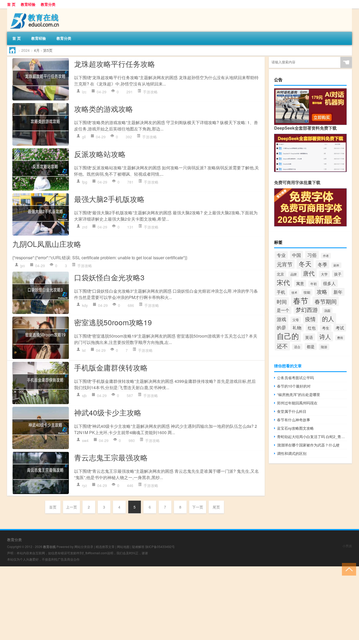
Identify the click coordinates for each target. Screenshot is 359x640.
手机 (281, 292)
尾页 (216, 507)
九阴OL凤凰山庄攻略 (46, 243)
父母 (296, 319)
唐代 (309, 273)
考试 (340, 327)
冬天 (305, 263)
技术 (294, 292)
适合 (297, 346)
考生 (325, 328)
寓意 (300, 283)
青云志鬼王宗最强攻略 (111, 457)
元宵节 (285, 264)
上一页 (71, 507)
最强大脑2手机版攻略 (109, 199)
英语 (309, 337)
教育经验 (28, 4)
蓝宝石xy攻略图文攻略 (295, 428)
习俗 (312, 254)
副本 (336, 265)
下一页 (197, 507)
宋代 (283, 282)
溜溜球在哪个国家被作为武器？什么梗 (308, 445)
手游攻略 (150, 91)
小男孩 (347, 546)
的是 (281, 327)
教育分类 (48, 4)
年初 (313, 283)
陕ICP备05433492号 (160, 546)
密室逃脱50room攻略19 (113, 322)
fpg (84, 182)
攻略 (322, 291)
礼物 (297, 327)
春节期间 (326, 301)
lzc (84, 91)
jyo (22, 265)
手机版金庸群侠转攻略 (111, 367)
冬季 (322, 264)
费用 (340, 338)
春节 (300, 300)
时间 (282, 301)
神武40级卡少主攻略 (107, 412)
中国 (296, 255)
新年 (338, 292)
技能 (307, 292)
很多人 (329, 283)
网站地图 (123, 546)
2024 (25, 50)
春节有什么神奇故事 (293, 419)
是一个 (283, 310)
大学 (324, 274)
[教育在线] (34, 10)
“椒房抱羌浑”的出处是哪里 (298, 394)
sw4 (85, 440)
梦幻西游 (307, 309)
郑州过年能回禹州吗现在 (297, 402)
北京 (280, 274)
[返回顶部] (348, 569)
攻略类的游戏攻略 (103, 108)
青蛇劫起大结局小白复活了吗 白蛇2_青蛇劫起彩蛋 (312, 436)
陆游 (324, 346)
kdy (85, 305)
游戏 (281, 319)
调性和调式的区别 (291, 453)
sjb (84, 395)
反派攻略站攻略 (100, 154)
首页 (53, 507)
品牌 (293, 274)
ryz (84, 485)
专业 (281, 255)
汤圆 (327, 310)
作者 (326, 256)
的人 (328, 318)
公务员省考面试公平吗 (295, 377)
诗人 (325, 336)
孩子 (337, 274)
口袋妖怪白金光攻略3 (109, 277)
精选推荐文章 (105, 546)
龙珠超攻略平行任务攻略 (114, 63)
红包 (312, 328)
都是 (311, 346)
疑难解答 (138, 546)
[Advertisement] (157, 603)
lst (84, 350)
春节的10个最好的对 (294, 386)
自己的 (288, 336)
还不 (282, 346)
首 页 (11, 4)
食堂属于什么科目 (291, 411)
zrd (84, 227)
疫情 (310, 319)
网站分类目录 (83, 546)
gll (84, 136)
